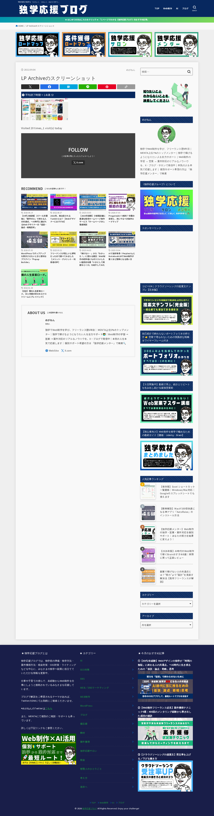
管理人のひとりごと (91, 768)
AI (177, 8)
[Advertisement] (166, 256)
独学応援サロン (88, 750)
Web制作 (167, 8)
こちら (48, 708)
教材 (82, 732)
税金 (82, 759)
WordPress (86, 705)
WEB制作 (85, 696)
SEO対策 (85, 669)
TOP (157, 8)
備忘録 (83, 723)
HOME (21, 26)
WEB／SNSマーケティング (94, 687)
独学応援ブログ (89, 808)
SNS (82, 678)
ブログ (185, 8)
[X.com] (78, 162)
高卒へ (83, 786)
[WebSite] (52, 350)
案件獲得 (85, 741)
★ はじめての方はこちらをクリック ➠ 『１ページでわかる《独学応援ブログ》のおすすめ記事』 (107, 19)
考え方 (83, 777)
